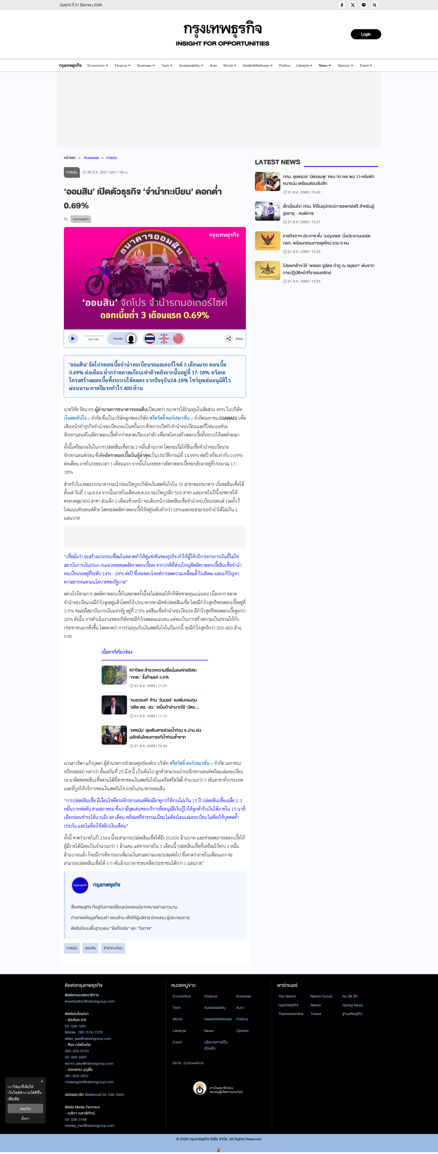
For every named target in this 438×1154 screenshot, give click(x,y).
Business (144, 65)
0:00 (90, 339)
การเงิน (111, 157)
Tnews (316, 1013)
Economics (96, 65)
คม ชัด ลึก (350, 996)
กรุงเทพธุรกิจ (288, 1005)
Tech (165, 65)
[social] (341, 5)
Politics (284, 65)
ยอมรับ (25, 1108)
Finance (121, 65)
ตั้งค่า (25, 1118)
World (228, 65)
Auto (213, 65)
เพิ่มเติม (13, 1098)
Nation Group (321, 996)
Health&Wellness (256, 65)
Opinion (344, 65)
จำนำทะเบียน (113, 948)
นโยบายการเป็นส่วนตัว (216, 1045)
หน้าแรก (70, 157)
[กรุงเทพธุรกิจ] (70, 65)
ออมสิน (90, 948)
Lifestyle (302, 65)
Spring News (352, 1005)
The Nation (287, 996)
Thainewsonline (290, 1013)
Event (364, 65)
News (323, 65)
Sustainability (189, 65)
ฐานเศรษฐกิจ (352, 1013)
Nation (316, 1005)
